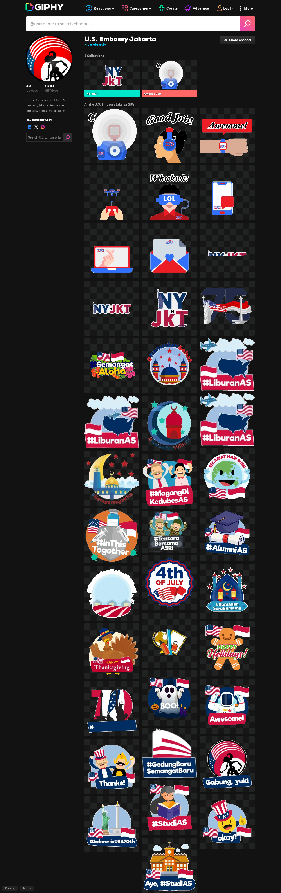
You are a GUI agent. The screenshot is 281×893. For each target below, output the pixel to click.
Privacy (9, 888)
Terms (27, 888)
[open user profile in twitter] (36, 127)
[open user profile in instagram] (43, 127)
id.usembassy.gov (39, 120)
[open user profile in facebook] (29, 127)
